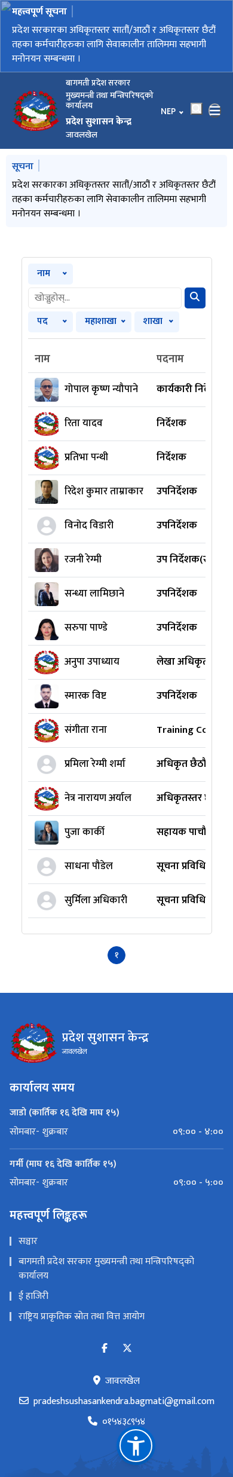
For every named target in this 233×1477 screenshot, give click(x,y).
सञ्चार (28, 1241)
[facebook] (105, 1349)
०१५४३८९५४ (123, 1422)
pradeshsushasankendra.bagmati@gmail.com (123, 1402)
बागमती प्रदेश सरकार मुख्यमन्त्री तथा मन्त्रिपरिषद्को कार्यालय (106, 1268)
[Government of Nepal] (36, 110)
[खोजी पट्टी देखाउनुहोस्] (197, 109)
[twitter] (127, 1349)
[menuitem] (116, 1132)
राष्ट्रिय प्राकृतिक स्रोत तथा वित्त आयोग (82, 1316)
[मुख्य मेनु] (215, 110)
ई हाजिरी (33, 1296)
